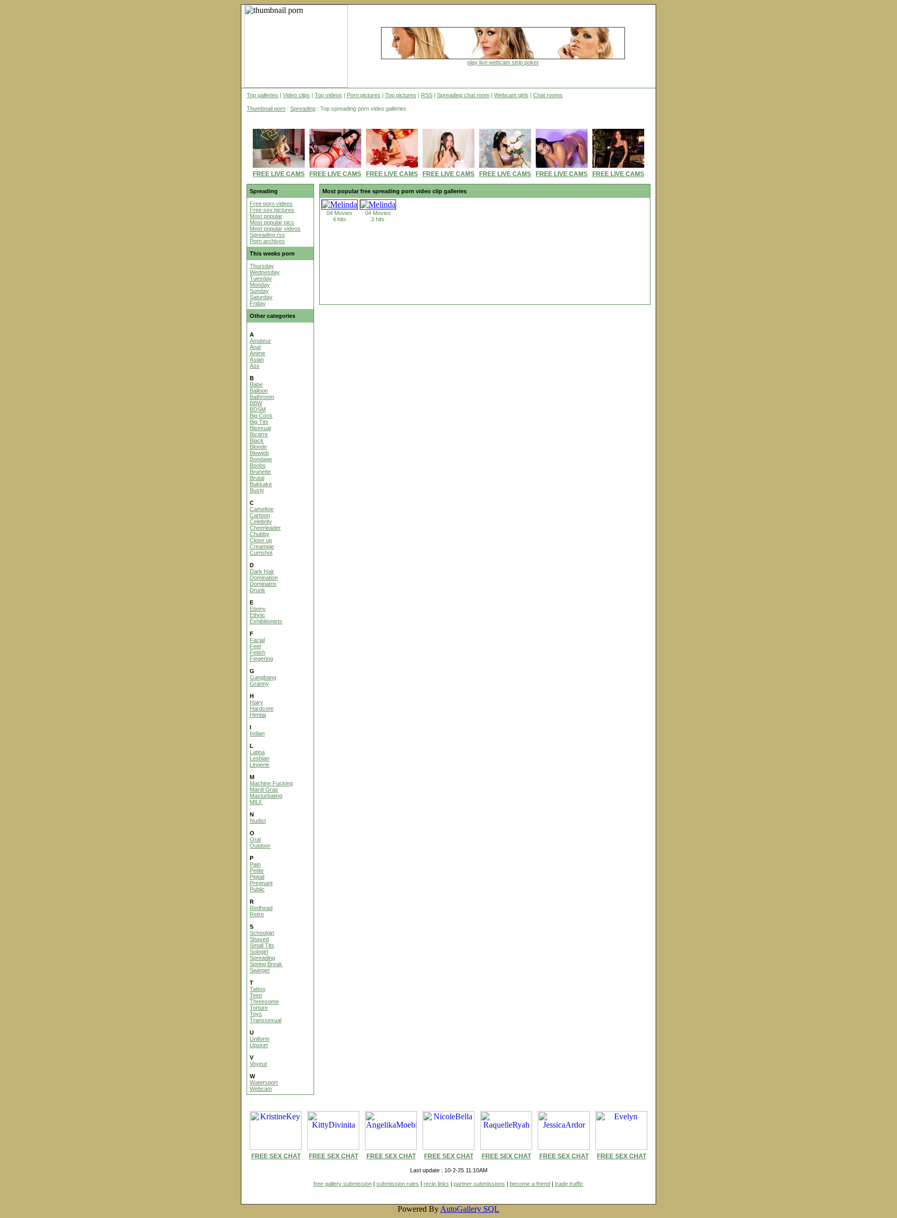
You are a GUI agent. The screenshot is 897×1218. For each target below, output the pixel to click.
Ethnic (257, 615)
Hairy (256, 702)
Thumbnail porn (266, 108)
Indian (257, 733)
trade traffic (569, 1184)
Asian (257, 359)
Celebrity (261, 521)
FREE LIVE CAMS (279, 174)
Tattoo (257, 989)
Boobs (258, 465)
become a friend (530, 1184)
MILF (256, 802)
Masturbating (266, 796)
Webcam (261, 1089)
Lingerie (259, 764)
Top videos (328, 95)
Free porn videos (271, 203)
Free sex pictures (272, 210)
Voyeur (258, 1064)
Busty (257, 490)
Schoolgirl (262, 933)
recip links (436, 1184)
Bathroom (262, 397)
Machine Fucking (271, 783)
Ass (255, 366)
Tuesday (261, 278)
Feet (255, 646)
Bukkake (261, 484)
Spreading (303, 108)
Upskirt (259, 1045)
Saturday (261, 297)
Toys (256, 1014)
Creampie (262, 546)
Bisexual (260, 428)
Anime (257, 353)
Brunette (260, 472)
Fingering (261, 658)
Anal (255, 347)
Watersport (264, 1082)
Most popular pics (272, 222)
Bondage (261, 459)
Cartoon (260, 515)
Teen (256, 995)
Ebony (258, 609)
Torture (259, 1008)
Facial (257, 640)
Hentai (258, 715)
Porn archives (267, 241)
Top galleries (262, 95)
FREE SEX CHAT (276, 1156)
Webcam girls (511, 95)
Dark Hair (262, 571)
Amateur (260, 341)
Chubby (259, 534)
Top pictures (400, 95)
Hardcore (262, 708)
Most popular (266, 216)
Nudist (258, 821)
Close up (261, 540)
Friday (258, 303)
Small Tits (262, 945)
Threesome (264, 1001)
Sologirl (259, 951)
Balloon (259, 390)
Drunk (257, 590)
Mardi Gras (264, 789)
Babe (256, 384)
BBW (256, 403)
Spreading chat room (463, 95)
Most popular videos (275, 228)
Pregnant (261, 883)
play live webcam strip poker (503, 62)
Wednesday (265, 272)
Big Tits (259, 422)
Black (257, 440)
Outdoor (260, 845)
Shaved (259, 939)
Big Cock (261, 415)
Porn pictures (363, 95)
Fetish (257, 652)
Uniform (259, 1039)
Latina (257, 752)
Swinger (260, 970)
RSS (426, 95)
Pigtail (257, 877)
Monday (260, 285)
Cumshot (261, 553)
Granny (259, 683)
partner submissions (479, 1184)
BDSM (258, 409)
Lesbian (259, 758)
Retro (257, 914)
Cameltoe (262, 509)
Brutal (257, 478)
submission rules (397, 1184)
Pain (255, 864)
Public (257, 889)
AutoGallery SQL (469, 1208)
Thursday (262, 266)
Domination (264, 577)
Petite (257, 870)
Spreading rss (267, 235)
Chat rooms (548, 95)
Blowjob (259, 453)
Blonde (258, 447)
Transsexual (265, 1020)
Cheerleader (265, 528)
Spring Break (266, 964)
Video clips (296, 95)
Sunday (259, 291)
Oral (255, 839)
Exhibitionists (266, 621)
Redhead (261, 908)
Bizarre (259, 434)
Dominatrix (263, 584)
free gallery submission (343, 1184)
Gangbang (263, 677)
